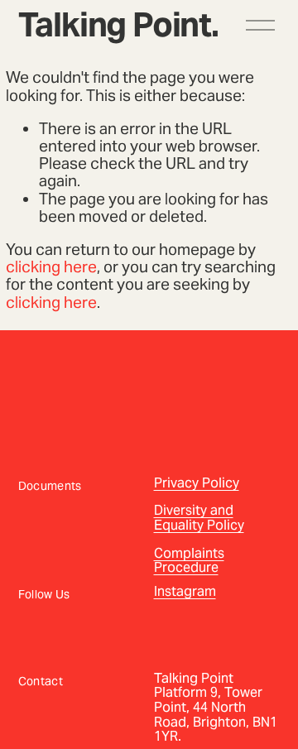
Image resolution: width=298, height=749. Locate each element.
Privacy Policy (196, 483)
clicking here (51, 266)
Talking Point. (118, 24)
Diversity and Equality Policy (199, 517)
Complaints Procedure (189, 560)
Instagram (185, 591)
